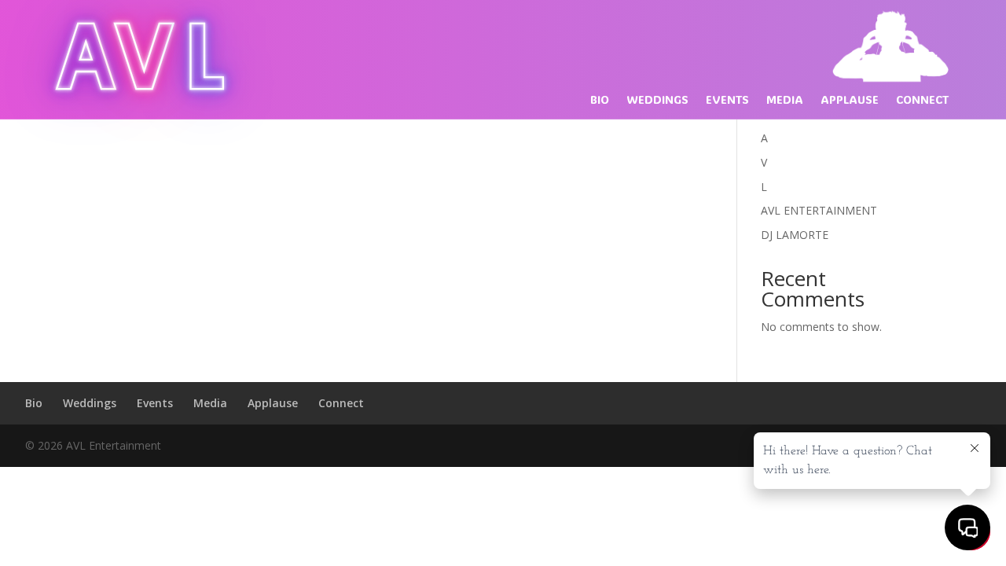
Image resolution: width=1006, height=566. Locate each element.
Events (727, 100)
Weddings (657, 100)
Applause (850, 100)
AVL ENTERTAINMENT (819, 210)
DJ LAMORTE (794, 234)
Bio (599, 100)
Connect (922, 100)
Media (784, 100)
